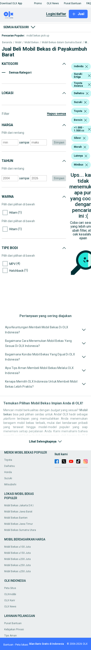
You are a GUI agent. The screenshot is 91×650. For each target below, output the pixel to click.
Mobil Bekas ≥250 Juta (17, 571)
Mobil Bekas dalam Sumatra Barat (62, 42)
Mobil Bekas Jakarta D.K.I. (19, 505)
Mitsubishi (10, 484)
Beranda (7, 42)
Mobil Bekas (32, 42)
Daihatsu (9, 466)
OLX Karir (9, 600)
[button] (11, 3)
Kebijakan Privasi (14, 629)
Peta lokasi (21, 644)
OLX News (10, 606)
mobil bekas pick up (37, 35)
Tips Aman (10, 635)
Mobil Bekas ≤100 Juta (17, 546)
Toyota (8, 459)
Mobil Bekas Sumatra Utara (20, 530)
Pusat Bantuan (13, 623)
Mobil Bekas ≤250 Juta (17, 565)
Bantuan (8, 644)
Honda (8, 472)
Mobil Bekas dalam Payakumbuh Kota (87, 42)
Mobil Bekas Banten (16, 517)
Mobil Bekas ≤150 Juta (17, 552)
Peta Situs (10, 588)
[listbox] (86, 66)
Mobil (18, 42)
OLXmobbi (10, 594)
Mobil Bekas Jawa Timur (18, 523)
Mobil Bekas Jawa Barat (18, 511)
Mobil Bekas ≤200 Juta (17, 559)
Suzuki (8, 478)
